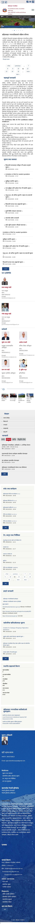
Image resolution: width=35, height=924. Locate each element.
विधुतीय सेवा (21, 439)
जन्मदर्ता (5, 424)
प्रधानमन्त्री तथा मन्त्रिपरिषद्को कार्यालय (12, 804)
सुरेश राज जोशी (6, 342)
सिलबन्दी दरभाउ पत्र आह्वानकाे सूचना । (16, 204)
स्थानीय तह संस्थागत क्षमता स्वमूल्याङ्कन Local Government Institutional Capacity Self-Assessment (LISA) (15, 717)
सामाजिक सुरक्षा (6, 884)
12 (27, 68)
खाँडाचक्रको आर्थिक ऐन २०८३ (9, 507)
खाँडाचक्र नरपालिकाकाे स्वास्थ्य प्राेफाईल (12, 601)
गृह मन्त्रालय (23, 806)
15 (18, 71)
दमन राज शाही (6, 369)
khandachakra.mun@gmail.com (13, 874)
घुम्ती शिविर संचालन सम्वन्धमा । (14, 211)
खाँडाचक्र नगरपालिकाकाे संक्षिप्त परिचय (15, 35)
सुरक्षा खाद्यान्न (5, 604)
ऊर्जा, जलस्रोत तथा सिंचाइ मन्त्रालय (17, 816)
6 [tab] (22, 30)
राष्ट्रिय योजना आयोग (12, 835)
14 (12, 71)
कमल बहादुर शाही (6, 287)
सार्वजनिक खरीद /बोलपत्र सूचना (10, 776)
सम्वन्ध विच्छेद (6, 418)
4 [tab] (18, 30)
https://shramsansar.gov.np (10, 616)
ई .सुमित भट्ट (23, 369)
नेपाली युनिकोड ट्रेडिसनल (8, 793)
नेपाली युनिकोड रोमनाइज (8, 790)
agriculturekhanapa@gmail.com (15, 760)
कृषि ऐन (4, 560)
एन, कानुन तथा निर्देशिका (9, 778)
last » (17, 74)
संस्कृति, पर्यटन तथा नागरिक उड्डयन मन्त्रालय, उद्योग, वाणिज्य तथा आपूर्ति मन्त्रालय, (17, 818)
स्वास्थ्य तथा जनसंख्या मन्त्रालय (20, 811)
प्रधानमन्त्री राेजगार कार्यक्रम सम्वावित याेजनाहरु (14, 453)
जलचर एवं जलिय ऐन (7, 553)
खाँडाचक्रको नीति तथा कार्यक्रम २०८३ (11, 493)
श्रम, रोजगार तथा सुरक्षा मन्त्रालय (23, 825)
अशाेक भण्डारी (23, 342)
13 (6, 71)
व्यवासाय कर (5, 547)
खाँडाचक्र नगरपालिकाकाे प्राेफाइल (10, 598)
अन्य (4, 474)
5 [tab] (20, 30)
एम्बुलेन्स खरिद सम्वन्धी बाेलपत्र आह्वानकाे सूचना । (13, 636)
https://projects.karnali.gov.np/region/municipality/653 (17, 611)
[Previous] (2, 26)
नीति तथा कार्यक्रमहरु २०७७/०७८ (10, 567)
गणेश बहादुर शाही (6, 314)
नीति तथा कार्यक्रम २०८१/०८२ (10, 521)
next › (28, 71)
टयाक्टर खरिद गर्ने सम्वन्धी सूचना (10, 652)
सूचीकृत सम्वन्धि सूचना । (12, 181)
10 (18, 68)
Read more (6, 59)
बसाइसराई (5, 428)
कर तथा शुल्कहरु (6, 781)
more (5, 268)
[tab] (17, 417)
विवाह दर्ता (5, 421)
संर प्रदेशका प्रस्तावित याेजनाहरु (10, 460)
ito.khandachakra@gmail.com (10, 871)
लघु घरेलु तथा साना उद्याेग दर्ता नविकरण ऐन (12, 540)
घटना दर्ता (5, 881)
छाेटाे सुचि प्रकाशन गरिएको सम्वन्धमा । (16, 225)
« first (8, 65)
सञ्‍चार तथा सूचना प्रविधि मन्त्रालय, (12, 809)
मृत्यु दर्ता (5, 431)
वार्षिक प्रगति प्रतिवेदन (8, 894)
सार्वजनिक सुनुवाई (7, 899)
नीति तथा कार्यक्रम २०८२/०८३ (10, 514)
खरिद (14, 439)
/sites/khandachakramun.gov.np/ (11, 606)
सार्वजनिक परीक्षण (6, 902)
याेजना (8, 439)
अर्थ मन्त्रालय (30, 806)
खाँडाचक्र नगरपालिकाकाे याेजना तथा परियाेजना (14, 467)
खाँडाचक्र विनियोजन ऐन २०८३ (10, 500)
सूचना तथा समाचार (7, 773)
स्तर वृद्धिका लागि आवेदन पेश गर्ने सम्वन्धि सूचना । (19, 188)
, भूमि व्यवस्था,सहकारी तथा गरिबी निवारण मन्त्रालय (20, 823)
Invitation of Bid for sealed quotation (16, 17)
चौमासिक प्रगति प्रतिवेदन (9, 896)
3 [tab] (16, 30)
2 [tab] (14, 30)
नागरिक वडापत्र (6, 887)
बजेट (3, 439)
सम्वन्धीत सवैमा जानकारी (12, 218)
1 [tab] (12, 30)
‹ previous (17, 65)
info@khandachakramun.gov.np (13, 868)
